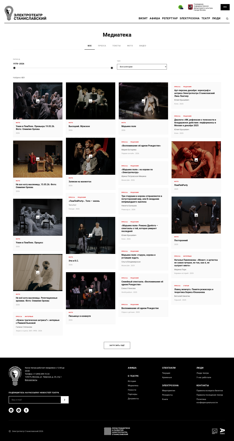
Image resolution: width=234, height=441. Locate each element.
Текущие (166, 373)
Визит (143, 18)
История (132, 381)
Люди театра (202, 373)
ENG (225, 7)
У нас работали (203, 377)
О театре (133, 376)
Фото (130, 46)
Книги (165, 399)
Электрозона (190, 18)
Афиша (155, 18)
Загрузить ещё (117, 345)
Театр (206, 18)
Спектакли (169, 368)
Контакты (202, 385)
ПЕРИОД (16, 59)
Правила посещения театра (209, 395)
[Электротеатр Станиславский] (25, 13)
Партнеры (132, 394)
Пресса (102, 46)
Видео (142, 46)
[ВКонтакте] (11, 410)
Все (90, 46)
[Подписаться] (64, 399)
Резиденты (167, 395)
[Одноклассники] (26, 410)
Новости (132, 390)
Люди (216, 18)
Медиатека (133, 385)
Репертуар (170, 18)
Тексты (116, 46)
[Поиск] (227, 18)
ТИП (119, 61)
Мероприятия (168, 390)
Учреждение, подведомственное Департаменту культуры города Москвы (203, 7)
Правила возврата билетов (209, 390)
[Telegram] (18, 410)
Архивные (167, 377)
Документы (133, 398)
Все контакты (31, 380)
